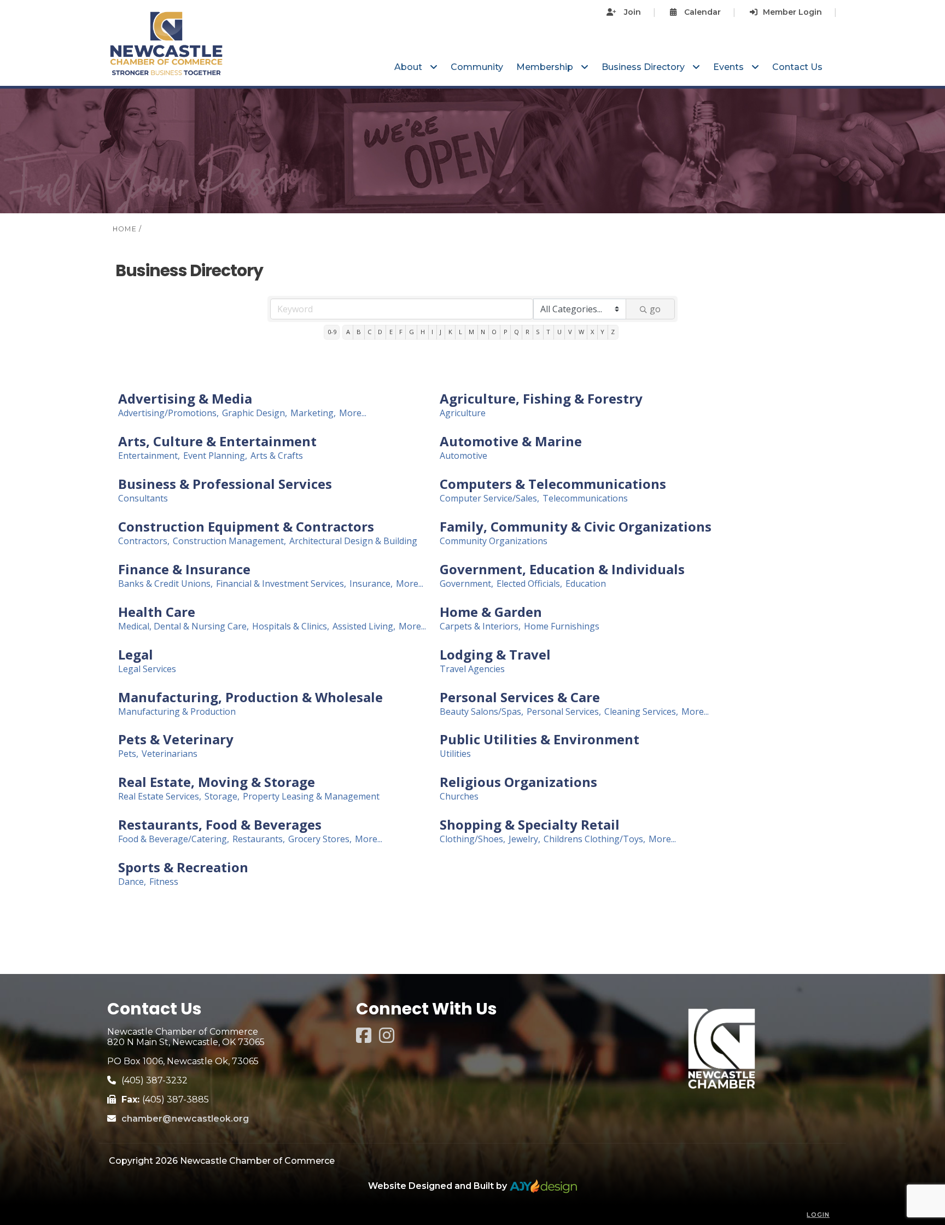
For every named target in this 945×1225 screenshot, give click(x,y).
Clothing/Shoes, (472, 839)
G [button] (411, 332)
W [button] (581, 332)
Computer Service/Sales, (489, 498)
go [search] (655, 309)
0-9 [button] (332, 332)
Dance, (132, 882)
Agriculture (463, 413)
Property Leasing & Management (311, 796)
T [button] (548, 332)
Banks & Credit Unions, (165, 584)
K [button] (450, 332)
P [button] (506, 332)
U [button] (559, 332)
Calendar (701, 12)
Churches (459, 796)
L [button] (460, 332)
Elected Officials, (529, 584)
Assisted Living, (363, 626)
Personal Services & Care (520, 697)
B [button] (359, 332)
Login (818, 1214)
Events (729, 67)
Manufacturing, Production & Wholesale (250, 697)
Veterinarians (169, 754)
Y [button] (602, 332)
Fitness (163, 882)
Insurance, (371, 584)
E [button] (391, 332)
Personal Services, (564, 712)
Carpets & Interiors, (480, 626)
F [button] (400, 332)
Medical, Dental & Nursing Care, (183, 626)
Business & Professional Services (225, 484)
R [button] (527, 332)
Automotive (463, 456)
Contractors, (144, 541)
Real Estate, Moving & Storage (216, 782)
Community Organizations (493, 541)
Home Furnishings (561, 626)
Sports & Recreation (183, 867)
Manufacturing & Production (177, 712)
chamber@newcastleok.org (185, 1118)
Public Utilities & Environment (539, 739)
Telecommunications (585, 498)
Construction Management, (229, 541)
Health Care (156, 612)
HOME (125, 229)
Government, (466, 584)
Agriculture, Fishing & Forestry (541, 399)
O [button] (494, 332)
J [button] (440, 332)
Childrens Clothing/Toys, (594, 839)
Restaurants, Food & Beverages (220, 825)
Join (631, 12)
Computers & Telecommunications (553, 484)
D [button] (380, 332)
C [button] (369, 332)
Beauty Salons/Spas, (481, 712)
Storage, (222, 796)
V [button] (570, 332)
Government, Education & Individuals (562, 569)
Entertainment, (149, 456)
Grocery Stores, (320, 839)
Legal (135, 655)
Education (585, 584)
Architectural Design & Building (353, 541)
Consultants (143, 498)
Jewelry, (524, 839)
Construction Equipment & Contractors (246, 527)
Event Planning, (215, 456)
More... (352, 413)
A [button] (348, 332)
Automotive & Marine (511, 441)
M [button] (471, 332)
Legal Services (147, 669)
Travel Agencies (472, 669)
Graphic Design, (254, 413)
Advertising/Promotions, (168, 413)
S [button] (538, 332)
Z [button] (613, 332)
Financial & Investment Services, (281, 584)
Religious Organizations (518, 782)
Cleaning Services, (641, 712)
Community (477, 67)
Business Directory (644, 67)
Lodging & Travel (495, 655)
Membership (545, 67)
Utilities (455, 754)
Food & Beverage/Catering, (173, 839)
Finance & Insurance (184, 569)
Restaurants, (258, 839)
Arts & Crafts (276, 456)
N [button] (483, 332)
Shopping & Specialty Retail (530, 825)
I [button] (432, 332)
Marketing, (313, 413)
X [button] (592, 332)
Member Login (792, 12)
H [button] (423, 332)
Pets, (128, 754)
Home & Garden (491, 612)
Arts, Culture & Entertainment (217, 441)
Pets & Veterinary (176, 739)
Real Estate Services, (159, 796)
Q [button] (516, 332)
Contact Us (797, 67)
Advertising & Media (185, 399)
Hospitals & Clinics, (290, 626)
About (409, 67)
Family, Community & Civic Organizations (575, 527)
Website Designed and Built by (438, 1186)
